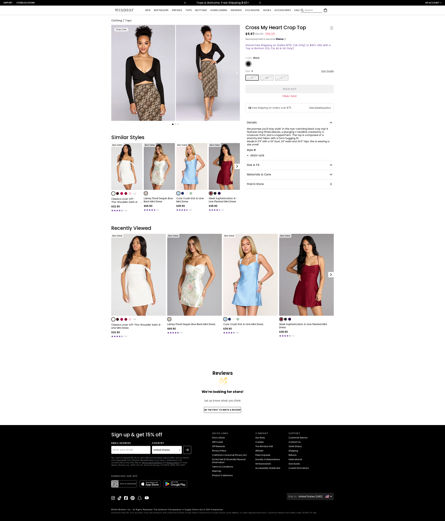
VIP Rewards (218, 446)
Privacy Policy (173, 462)
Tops (128, 20)
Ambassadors (263, 463)
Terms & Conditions (222, 466)
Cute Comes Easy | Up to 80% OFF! (227, 3)
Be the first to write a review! (222, 409)
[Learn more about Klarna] (285, 39)
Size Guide (327, 71)
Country (158, 443)
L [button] (281, 77)
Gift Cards (217, 442)
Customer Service (298, 437)
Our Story (260, 437)
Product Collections (222, 475)
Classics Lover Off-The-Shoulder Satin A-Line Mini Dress (124, 200)
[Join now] (187, 450)
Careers (259, 442)
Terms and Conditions (152, 462)
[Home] (124, 10)
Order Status (295, 446)
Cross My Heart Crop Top (275, 27)
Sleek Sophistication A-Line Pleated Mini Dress (223, 200)
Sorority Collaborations (267, 459)
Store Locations (26, 2)
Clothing (116, 20)
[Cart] (325, 10)
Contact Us (295, 442)
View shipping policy (320, 107)
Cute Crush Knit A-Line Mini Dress (190, 200)
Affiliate (259, 450)
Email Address (121, 443)
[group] (143, 73)
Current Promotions (299, 468)
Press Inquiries (262, 455)
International (295, 459)
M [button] (267, 77)
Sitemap (216, 471)
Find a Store (218, 437)
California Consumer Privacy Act (229, 455)
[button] (113, 193)
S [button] (252, 77)
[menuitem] (148, 10)
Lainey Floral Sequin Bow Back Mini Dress (158, 200)
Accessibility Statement (267, 468)
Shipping (293, 450)
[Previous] (185, 3)
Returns (293, 455)
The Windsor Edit (264, 446)
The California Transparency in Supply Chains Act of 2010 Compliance (188, 509)
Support (7, 2)
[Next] (260, 3)
